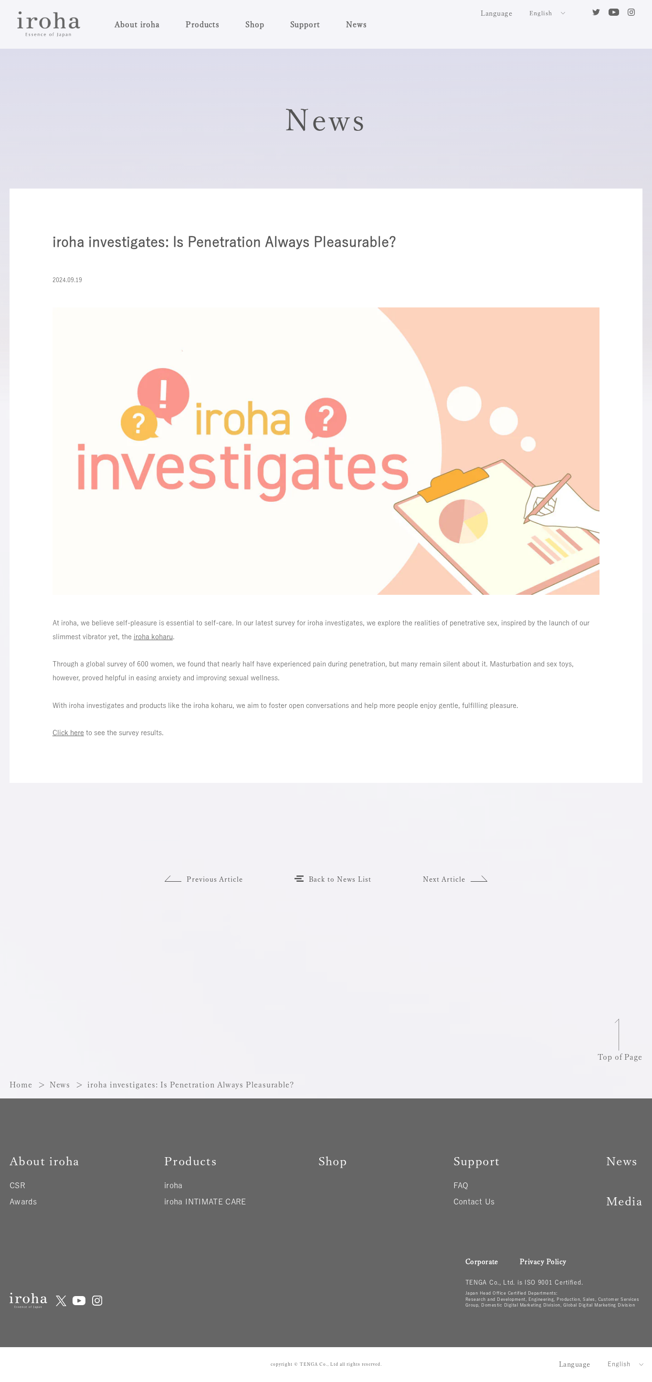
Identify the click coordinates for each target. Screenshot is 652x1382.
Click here (68, 732)
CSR (17, 1185)
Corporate (481, 1261)
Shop (254, 24)
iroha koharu (153, 636)
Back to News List (340, 879)
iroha (173, 1185)
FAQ (461, 1185)
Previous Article (215, 879)
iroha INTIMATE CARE (205, 1201)
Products (203, 24)
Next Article (444, 879)
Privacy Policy (543, 1261)
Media (624, 1201)
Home (21, 1084)
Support (305, 24)
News (356, 24)
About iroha (137, 24)
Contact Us (474, 1201)
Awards (23, 1201)
